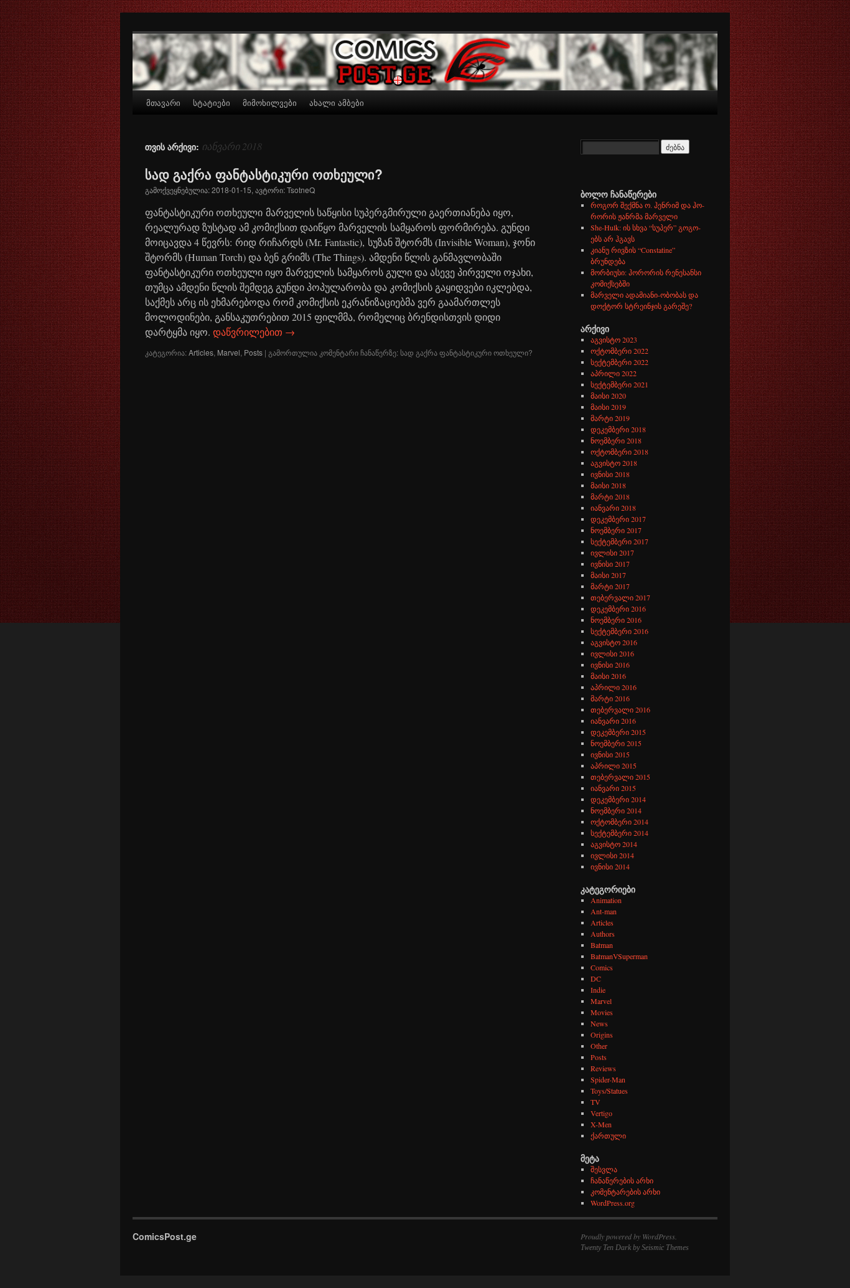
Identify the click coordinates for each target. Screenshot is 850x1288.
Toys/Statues (609, 1091)
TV (595, 1102)
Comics (602, 967)
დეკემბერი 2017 (618, 519)
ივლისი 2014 (612, 855)
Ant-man (604, 911)
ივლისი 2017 (612, 552)
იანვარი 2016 (613, 721)
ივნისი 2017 (610, 564)
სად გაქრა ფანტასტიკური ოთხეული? (264, 173)
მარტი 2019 (610, 418)
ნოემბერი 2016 (616, 620)
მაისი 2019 (608, 407)
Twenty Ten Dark (606, 1247)
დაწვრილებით (254, 331)
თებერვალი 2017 (620, 597)
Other (599, 1046)
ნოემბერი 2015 (616, 743)
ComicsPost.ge (165, 1236)
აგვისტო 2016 (614, 642)
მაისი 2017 (608, 575)
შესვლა (604, 1169)
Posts (253, 352)
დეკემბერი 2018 (618, 429)
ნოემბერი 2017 (616, 530)
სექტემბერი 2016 (619, 631)
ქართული (608, 1135)
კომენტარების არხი (625, 1191)
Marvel (228, 352)
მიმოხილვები (270, 102)
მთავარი (163, 102)
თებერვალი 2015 (620, 777)
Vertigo (601, 1113)
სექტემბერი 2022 (619, 362)
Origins (602, 1034)
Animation (606, 900)
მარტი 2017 (610, 586)
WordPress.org (613, 1203)
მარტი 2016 (610, 698)
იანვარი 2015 (613, 788)
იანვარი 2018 (613, 508)
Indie (598, 990)
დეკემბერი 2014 (618, 799)
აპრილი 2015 (614, 765)
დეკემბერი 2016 (618, 608)
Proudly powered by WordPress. (629, 1236)
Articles (201, 352)
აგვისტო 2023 (614, 339)
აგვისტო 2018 (614, 463)
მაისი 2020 (608, 395)
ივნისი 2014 (610, 866)
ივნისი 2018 (610, 474)
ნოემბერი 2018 (616, 440)
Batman (602, 945)
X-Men (601, 1124)
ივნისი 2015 (610, 754)
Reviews (603, 1068)
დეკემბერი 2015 (618, 732)
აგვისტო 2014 (614, 844)
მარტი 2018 (610, 496)
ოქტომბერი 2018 (619, 452)
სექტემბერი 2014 (619, 833)
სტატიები (211, 102)
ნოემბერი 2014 (616, 810)
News (599, 1023)
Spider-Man (608, 1079)
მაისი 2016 (608, 676)
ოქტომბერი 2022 (619, 351)
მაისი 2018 (608, 485)
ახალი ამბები (336, 102)
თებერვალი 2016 (620, 709)
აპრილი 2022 (614, 373)
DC (596, 978)
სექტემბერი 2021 (619, 384)
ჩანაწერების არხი (622, 1180)
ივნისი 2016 (610, 665)
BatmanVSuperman (619, 956)
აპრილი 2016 (614, 687)
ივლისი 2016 (612, 653)
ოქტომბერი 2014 (619, 821)
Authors (603, 934)
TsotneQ (301, 189)
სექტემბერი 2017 (619, 541)
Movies (602, 1012)
